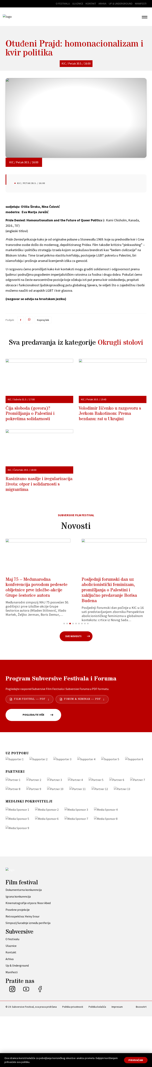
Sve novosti (73, 636)
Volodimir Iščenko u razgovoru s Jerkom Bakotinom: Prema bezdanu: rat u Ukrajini (110, 413)
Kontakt (91, 3)
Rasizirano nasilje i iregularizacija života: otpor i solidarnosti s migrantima (39, 484)
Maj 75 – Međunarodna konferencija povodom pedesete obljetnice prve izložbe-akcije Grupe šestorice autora (36, 587)
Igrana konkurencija (18, 896)
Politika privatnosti (72, 1006)
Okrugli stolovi (120, 343)
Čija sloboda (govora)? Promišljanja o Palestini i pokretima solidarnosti (30, 413)
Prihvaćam (135, 1060)
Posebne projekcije (18, 909)
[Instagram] (12, 991)
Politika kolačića (97, 1006)
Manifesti (140, 3)
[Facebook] (40, 991)
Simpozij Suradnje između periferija (28, 923)
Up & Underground (121, 3)
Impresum (117, 1006)
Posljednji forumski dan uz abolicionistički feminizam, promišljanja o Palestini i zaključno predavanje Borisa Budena (109, 590)
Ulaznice (77, 3)
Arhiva (102, 3)
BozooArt (141, 1006)
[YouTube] (26, 991)
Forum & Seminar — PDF (82, 699)
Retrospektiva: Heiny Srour (22, 916)
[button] (144, 16)
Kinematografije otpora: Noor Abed (28, 903)
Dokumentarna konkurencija (24, 890)
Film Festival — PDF (29, 699)
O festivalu (63, 3)
